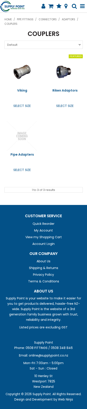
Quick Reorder (43, 223)
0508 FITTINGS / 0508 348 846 (49, 348)
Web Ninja (65, 399)
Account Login (43, 244)
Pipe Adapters (22, 154)
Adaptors (68, 19)
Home (8, 19)
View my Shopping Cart (43, 237)
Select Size (22, 106)
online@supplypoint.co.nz (48, 355)
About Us (43, 261)
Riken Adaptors (65, 90)
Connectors (48, 19)
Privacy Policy (43, 274)
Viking (22, 90)
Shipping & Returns (43, 268)
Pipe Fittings (25, 19)
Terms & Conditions (43, 281)
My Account (43, 230)
